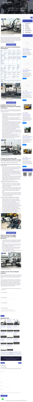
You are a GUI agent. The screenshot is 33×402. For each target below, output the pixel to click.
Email (2, 385)
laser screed (17, 358)
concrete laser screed (13, 358)
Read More (24, 56)
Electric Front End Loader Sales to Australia (27, 93)
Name (2, 382)
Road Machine (11, 354)
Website (2, 389)
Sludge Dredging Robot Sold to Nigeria (27, 71)
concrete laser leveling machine (7, 358)
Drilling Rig (26, 90)
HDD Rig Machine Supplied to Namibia (26, 114)
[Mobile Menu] (30, 2)
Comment (2, 371)
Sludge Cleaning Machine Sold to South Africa (27, 137)
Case (9, 354)
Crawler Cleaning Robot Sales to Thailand (27, 50)
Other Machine (27, 48)
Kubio (26, 400)
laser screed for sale (8, 359)
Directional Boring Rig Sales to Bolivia (26, 159)
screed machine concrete (13, 359)
